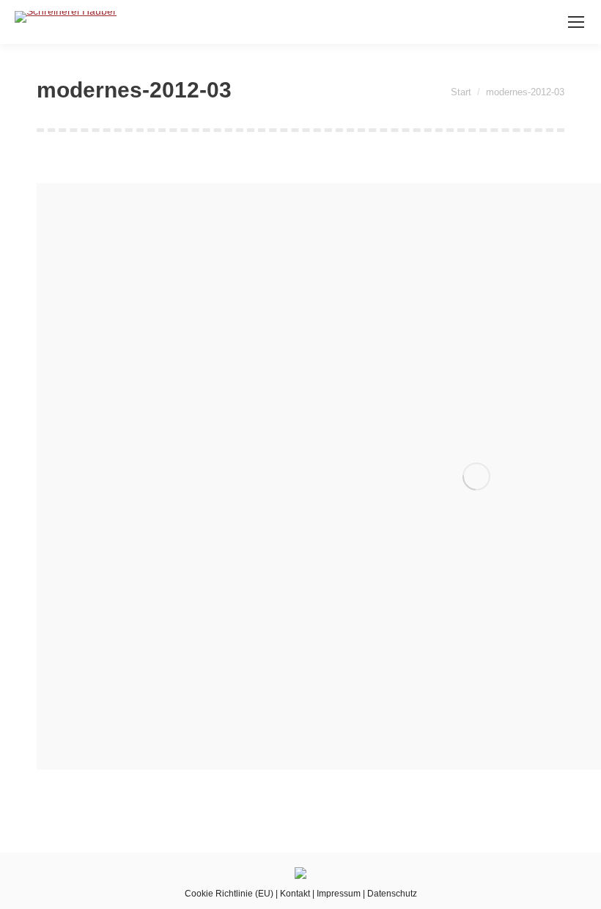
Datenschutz (392, 893)
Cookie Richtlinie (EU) (229, 893)
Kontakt (295, 893)
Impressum (339, 893)
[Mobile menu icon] (576, 22)
